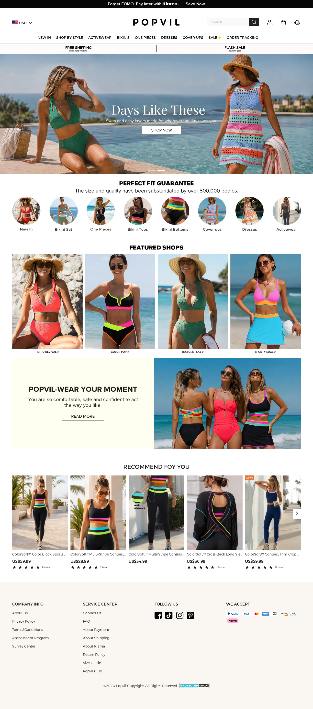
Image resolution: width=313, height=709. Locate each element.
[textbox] (228, 22)
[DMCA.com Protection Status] (194, 687)
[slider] (27, 567)
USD (23, 23)
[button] (297, 514)
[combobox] (233, 22)
